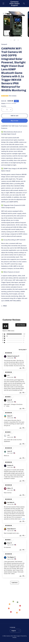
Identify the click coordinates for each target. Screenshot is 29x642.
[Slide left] (11, 40)
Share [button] (5, 305)
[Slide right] (18, 40)
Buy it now (14, 120)
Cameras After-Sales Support (13, 635)
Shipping (3, 103)
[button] (3, 3)
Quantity (3, 106)
